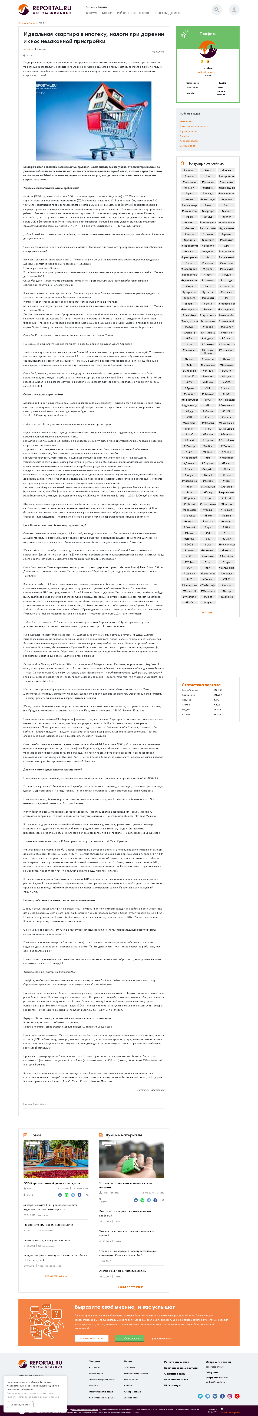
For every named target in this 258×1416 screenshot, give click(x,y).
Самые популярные (130, 1287)
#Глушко (189, 359)
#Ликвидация (226, 428)
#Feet (208, 562)
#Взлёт (226, 463)
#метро (189, 234)
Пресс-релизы (45, 1230)
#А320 (227, 382)
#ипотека (189, 170)
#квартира (207, 210)
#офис (189, 199)
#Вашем (208, 434)
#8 (208, 405)
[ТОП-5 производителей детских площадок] (56, 1159)
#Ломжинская (227, 344)
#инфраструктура (189, 245)
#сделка (226, 199)
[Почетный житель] (202, 61)
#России (189, 428)
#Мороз (208, 411)
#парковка (207, 239)
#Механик (226, 596)
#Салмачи (208, 359)
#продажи (189, 239)
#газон (208, 274)
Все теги (207, 612)
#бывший (189, 527)
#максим (208, 521)
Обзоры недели (80, 1188)
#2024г (189, 544)
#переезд (208, 263)
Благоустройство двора (101, 1391)
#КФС (189, 434)
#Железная (208, 591)
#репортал (226, 239)
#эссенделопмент (226, 309)
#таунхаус (208, 280)
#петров (189, 521)
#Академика (226, 350)
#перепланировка (189, 205)
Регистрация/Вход (176, 1361)
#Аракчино (207, 550)
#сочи (207, 205)
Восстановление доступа (181, 1367)
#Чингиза (226, 332)
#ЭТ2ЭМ (189, 504)
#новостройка (208, 228)
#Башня (208, 451)
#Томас (189, 533)
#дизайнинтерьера (189, 280)
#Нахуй (226, 498)
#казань (189, 222)
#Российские (226, 440)
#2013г (226, 411)
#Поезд (226, 338)
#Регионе (226, 434)
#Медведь (208, 338)
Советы (160, 1192)
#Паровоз (208, 463)
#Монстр (189, 446)
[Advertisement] (208, 647)
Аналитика (43, 1215)
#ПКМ (226, 393)
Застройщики (96, 1373)
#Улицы (226, 585)
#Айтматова (207, 332)
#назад (226, 417)
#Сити (189, 451)
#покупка (226, 292)
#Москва (226, 446)
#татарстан (227, 286)
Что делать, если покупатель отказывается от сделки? (126, 1233)
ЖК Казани (94, 1367)
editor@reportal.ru (208, 72)
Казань (22, 23)
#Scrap (226, 591)
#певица (226, 521)
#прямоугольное (189, 257)
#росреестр (189, 292)
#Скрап (207, 596)
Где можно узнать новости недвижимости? (48, 1224)
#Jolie (226, 469)
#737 (189, 382)
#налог (226, 216)
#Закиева (208, 344)
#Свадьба (189, 422)
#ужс (208, 544)
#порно (208, 602)
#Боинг (226, 359)
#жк (208, 176)
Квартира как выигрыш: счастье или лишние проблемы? (125, 1213)
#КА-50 (189, 376)
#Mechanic (189, 596)
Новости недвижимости (50, 1265)
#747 (189, 365)
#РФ (208, 388)
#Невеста (208, 422)
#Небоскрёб (189, 457)
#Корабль (189, 498)
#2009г (226, 370)
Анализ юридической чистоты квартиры (122, 1270)
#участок (207, 292)
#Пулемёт (208, 393)
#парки (226, 170)
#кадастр (189, 297)
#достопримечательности (208, 222)
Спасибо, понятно (20, 1404)
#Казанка (189, 515)
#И (208, 533)
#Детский (189, 463)
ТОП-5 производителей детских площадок (52, 1183)
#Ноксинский (226, 321)
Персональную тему (178, 1324)
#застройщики (226, 176)
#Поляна (208, 579)
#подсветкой (226, 257)
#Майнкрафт (208, 585)
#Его (226, 533)
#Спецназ (226, 388)
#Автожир (227, 486)
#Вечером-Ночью (207, 351)
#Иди (208, 498)
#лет (208, 417)
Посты (32, 23)
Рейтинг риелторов (133, 13)
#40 (208, 538)
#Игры (226, 562)
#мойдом (207, 187)
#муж (208, 527)
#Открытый (208, 486)
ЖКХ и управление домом (102, 1397)
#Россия (226, 451)
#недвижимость (226, 193)
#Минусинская (226, 544)
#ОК (189, 567)
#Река (208, 515)
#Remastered (207, 573)
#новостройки (189, 268)
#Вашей (189, 440)
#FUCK (189, 602)
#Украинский (226, 492)
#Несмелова (208, 365)
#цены (189, 193)
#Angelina (208, 469)
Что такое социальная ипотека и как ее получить (126, 1185)
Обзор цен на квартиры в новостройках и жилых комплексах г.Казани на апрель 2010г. (128, 1253)
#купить (208, 268)
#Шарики (189, 573)
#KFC (208, 428)
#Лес (189, 338)
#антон (226, 515)
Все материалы (54, 1276)
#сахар (226, 550)
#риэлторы (189, 182)
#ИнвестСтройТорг (189, 399)
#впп (226, 205)
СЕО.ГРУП (212, 1412)
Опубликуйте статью (91, 1338)
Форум (92, 13)
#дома (208, 303)
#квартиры (226, 263)
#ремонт (189, 187)
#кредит (226, 210)
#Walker (189, 562)
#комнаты (208, 297)
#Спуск (189, 326)
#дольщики (226, 182)
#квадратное (226, 251)
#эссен (208, 309)
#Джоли (208, 480)
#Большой (189, 509)
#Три (189, 344)
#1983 (189, 556)
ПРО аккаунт (172, 1385)
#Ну (189, 492)
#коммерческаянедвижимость (189, 309)
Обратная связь (174, 1373)
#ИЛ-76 (208, 382)
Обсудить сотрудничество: (217, 1377)
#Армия (189, 388)
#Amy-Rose (226, 556)
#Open (227, 475)
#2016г (226, 538)
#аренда (208, 193)
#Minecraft (189, 591)
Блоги (107, 13)
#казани (189, 303)
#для (227, 245)
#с (207, 257)
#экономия (226, 268)
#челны (189, 228)
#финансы (208, 182)
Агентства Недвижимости (102, 1379)
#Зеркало (208, 245)
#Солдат (189, 393)
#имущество (189, 210)
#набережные (227, 222)
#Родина (226, 504)
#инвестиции (208, 199)
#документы (226, 228)
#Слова (189, 469)
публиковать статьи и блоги (124, 1315)
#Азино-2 (189, 332)
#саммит (208, 234)
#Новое (189, 550)
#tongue (189, 475)
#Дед (189, 411)
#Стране (208, 440)
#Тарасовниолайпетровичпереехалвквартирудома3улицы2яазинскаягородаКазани (226, 303)
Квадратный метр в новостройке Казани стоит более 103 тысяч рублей (55, 1258)
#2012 (226, 527)
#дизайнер (189, 315)
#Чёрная (208, 376)
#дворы (189, 176)
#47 (189, 579)
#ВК (207, 567)
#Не (207, 457)
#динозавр (207, 556)
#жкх (208, 170)
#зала (189, 263)
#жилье (208, 216)
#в (226, 297)
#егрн (189, 286)
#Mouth (207, 475)
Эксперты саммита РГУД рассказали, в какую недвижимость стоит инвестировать (51, 1207)
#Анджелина (189, 480)
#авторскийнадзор (226, 315)
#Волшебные (226, 567)
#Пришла (226, 509)
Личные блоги (40, 1104)
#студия (226, 274)
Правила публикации (161, 1338)
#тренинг (226, 234)
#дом (189, 216)
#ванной (189, 251)
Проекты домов (167, 13)
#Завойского (226, 405)
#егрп (208, 286)
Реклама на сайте (176, 1379)
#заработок (189, 274)
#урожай (208, 509)
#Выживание (226, 422)
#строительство (208, 315)
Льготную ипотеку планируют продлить (47, 1240)
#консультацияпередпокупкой (189, 321)
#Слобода (189, 370)
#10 (189, 417)
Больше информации (50, 1396)
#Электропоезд (189, 585)
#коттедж (226, 280)
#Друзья (189, 538)
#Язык (226, 480)
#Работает (226, 457)
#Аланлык (227, 573)
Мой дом (93, 1385)
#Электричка (208, 504)
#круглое (208, 251)
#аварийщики (226, 187)
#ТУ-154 (208, 370)
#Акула (226, 376)
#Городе (208, 326)
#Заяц (208, 492)
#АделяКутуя (189, 405)
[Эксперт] (208, 61)
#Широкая (226, 365)
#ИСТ (207, 399)
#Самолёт (226, 326)
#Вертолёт (189, 350)
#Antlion (208, 446)
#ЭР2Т (226, 579)
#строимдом (207, 321)
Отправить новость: (219, 1364)
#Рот (189, 486)
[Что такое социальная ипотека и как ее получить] (131, 1159)
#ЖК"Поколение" (226, 399)
